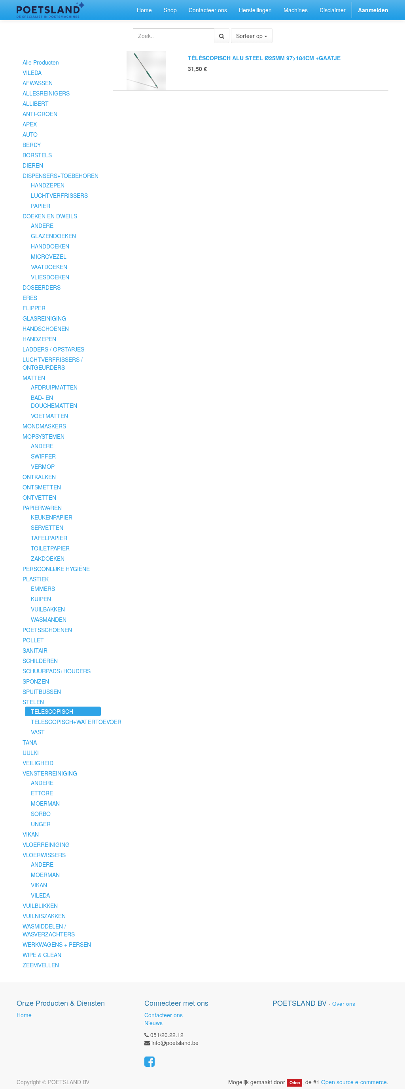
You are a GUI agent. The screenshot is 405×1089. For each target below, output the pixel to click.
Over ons (343, 1003)
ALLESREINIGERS (46, 93)
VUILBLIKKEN (40, 905)
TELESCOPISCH (52, 711)
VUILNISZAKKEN (44, 916)
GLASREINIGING (44, 318)
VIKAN (31, 834)
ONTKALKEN (39, 477)
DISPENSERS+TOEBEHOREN (60, 176)
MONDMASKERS (44, 426)
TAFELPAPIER (49, 538)
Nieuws (153, 1023)
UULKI (31, 753)
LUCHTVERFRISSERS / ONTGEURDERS (53, 363)
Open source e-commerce (354, 1082)
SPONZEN (36, 681)
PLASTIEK (36, 579)
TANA (30, 742)
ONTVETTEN (39, 497)
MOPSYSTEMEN (43, 436)
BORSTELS (37, 155)
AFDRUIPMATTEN (54, 387)
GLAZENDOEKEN (53, 236)
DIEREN (33, 165)
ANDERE (42, 225)
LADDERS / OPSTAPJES (53, 349)
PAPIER (40, 206)
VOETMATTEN (49, 416)
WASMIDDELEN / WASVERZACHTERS (49, 930)
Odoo (295, 1082)
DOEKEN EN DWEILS (50, 216)
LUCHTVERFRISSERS (59, 195)
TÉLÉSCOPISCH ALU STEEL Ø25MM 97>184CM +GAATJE (264, 58)
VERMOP (43, 466)
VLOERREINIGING (46, 844)
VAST (38, 732)
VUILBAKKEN (48, 609)
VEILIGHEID (38, 763)
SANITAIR (35, 650)
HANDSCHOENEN (46, 328)
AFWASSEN (38, 83)
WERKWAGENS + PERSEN (57, 944)
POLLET (33, 640)
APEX (30, 124)
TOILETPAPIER (50, 548)
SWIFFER (43, 456)
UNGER (41, 824)
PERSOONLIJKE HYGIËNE (56, 569)
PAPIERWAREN (42, 508)
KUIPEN (41, 599)
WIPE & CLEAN (42, 955)
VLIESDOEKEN (50, 277)
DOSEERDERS (42, 287)
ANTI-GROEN (40, 114)
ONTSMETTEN (42, 487)
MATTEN (34, 378)
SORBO (41, 814)
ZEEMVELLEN (41, 965)
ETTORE (42, 793)
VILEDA (32, 72)
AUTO (30, 134)
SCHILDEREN (40, 661)
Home (24, 1015)
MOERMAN (45, 803)
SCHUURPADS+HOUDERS (57, 671)
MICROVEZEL (48, 256)
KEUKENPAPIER (51, 517)
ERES (30, 298)
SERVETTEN (47, 527)
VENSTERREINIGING (50, 773)
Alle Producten (41, 62)
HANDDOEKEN (50, 246)
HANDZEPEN (47, 185)
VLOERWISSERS (44, 855)
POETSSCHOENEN (47, 630)
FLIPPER (34, 308)
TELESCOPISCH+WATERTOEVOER (66, 722)
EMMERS (43, 588)
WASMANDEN (48, 619)
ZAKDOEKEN (47, 558)
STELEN (33, 702)
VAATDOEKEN (49, 267)
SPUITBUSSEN (42, 691)
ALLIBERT (36, 103)
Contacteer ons (163, 1015)
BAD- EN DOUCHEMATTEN (54, 401)
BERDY (32, 145)
